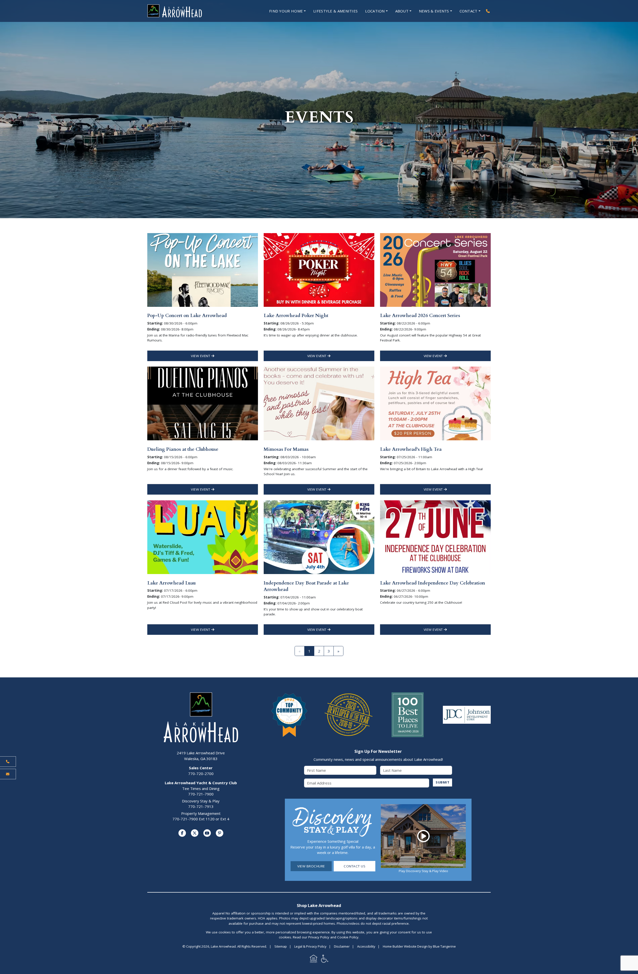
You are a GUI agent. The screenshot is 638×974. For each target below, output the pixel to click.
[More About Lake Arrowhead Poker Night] (319, 269)
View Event (201, 356)
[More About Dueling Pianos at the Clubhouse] (202, 402)
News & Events (434, 10)
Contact (469, 10)
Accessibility (366, 946)
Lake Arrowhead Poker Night (296, 315)
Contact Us (354, 866)
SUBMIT (442, 782)
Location (375, 10)
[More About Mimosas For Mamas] (319, 402)
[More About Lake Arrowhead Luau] (202, 536)
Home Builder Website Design (405, 946)
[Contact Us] (8, 774)
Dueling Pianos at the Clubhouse (182, 449)
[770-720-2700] (488, 11)
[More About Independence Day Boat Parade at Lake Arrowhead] (319, 536)
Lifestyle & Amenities (335, 10)
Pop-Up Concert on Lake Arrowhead (187, 315)
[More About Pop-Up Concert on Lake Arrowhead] (202, 269)
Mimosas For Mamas (286, 449)
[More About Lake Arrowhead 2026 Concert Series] (435, 269)
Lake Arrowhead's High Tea (411, 449)
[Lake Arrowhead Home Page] (189, 11)
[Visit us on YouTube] (207, 833)
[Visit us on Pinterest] (219, 833)
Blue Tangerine (444, 946)
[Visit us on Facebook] (182, 833)
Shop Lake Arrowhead (319, 905)
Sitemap (280, 946)
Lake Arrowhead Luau (171, 583)
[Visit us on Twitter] (194, 833)
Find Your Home (286, 10)
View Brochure (311, 866)
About (402, 10)
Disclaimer (342, 946)
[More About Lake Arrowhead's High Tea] (435, 402)
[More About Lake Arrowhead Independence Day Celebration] (435, 536)
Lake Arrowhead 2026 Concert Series (420, 315)
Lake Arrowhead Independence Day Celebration (432, 583)
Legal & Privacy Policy (310, 946)
